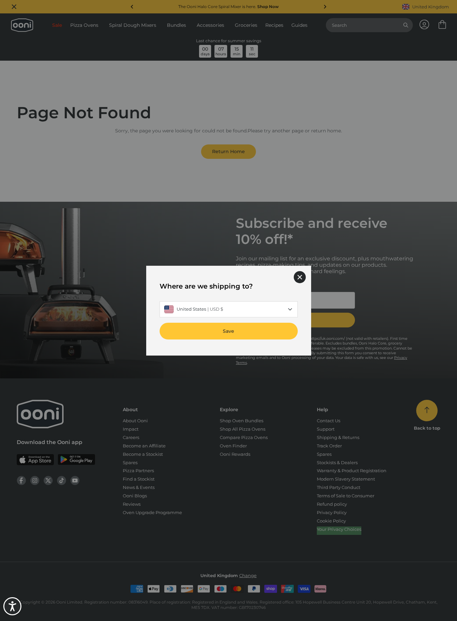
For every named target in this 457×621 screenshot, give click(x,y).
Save (228, 331)
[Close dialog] (300, 277)
